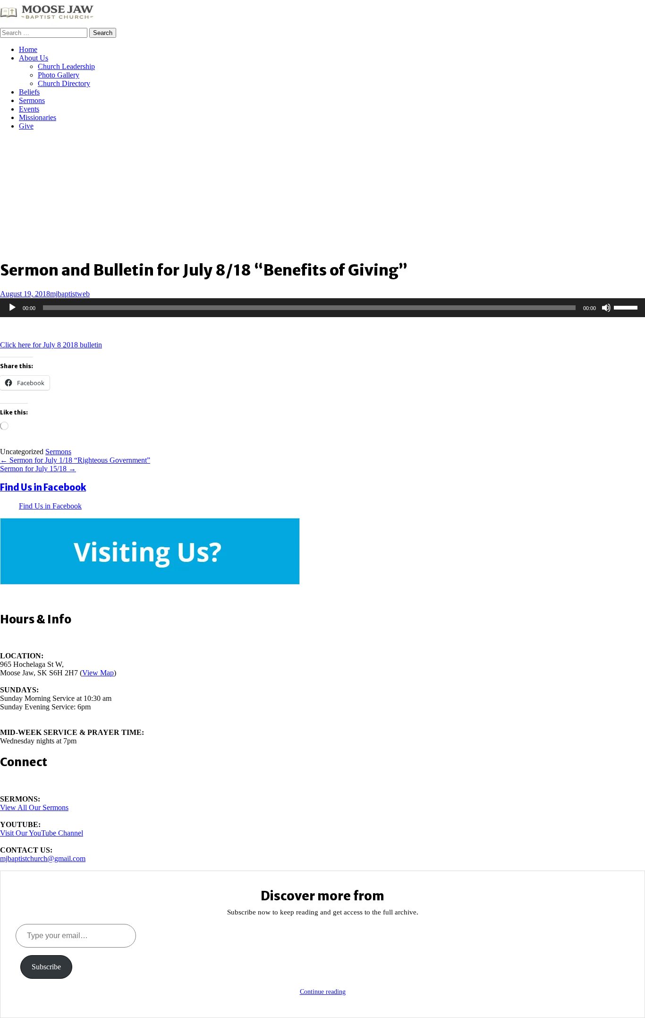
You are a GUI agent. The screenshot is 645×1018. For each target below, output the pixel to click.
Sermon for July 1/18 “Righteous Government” (75, 460)
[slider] (627, 306)
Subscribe (46, 967)
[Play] (12, 307)
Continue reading (323, 991)
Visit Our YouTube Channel (41, 833)
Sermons (32, 100)
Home (28, 49)
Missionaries (37, 117)
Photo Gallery (58, 75)
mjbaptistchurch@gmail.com (42, 858)
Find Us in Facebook (43, 487)
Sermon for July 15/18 (38, 469)
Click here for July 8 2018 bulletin (51, 345)
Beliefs (29, 92)
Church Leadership (66, 66)
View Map (98, 673)
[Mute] (606, 307)
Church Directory (64, 83)
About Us (33, 58)
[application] (322, 307)
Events (29, 109)
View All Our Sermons (34, 807)
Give (26, 126)
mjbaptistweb (70, 294)
